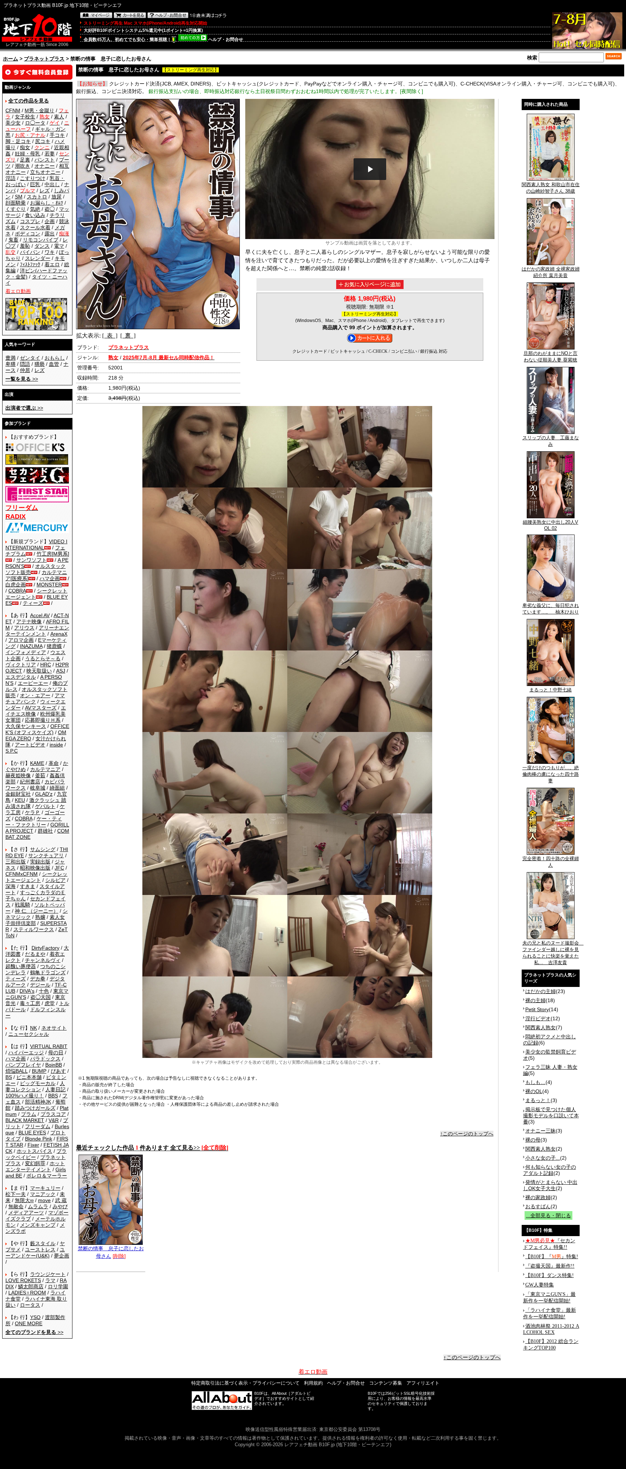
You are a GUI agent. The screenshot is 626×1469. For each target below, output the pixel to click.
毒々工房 (30, 1003)
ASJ (60, 671)
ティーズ (33, 603)
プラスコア (53, 1114)
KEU (20, 800)
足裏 (25, 160)
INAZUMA (31, 646)
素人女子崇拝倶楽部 (35, 920)
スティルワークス (33, 929)
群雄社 (45, 831)
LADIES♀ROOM (27, 1293)
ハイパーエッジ (26, 1052)
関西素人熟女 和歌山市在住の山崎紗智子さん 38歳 (551, 188)
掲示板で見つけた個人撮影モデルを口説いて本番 (551, 1115)
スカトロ (37, 197)
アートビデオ (30, 745)
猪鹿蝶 (54, 646)
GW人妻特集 (539, 1285)
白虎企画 (15, 584)
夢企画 (61, 1256)
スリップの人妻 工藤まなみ (550, 441)
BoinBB (53, 1065)
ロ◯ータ (35, 123)
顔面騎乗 (15, 203)
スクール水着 (35, 227)
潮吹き (22, 166)
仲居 (25, 370)
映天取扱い (39, 671)
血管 (54, 364)
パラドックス (45, 1059)
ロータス (30, 1305)
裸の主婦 (535, 1000)
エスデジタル (20, 677)
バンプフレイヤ (23, 1065)
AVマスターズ (41, 708)
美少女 (13, 123)
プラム (28, 1114)
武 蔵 (61, 1200)
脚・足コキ (18, 141)
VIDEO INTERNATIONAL (36, 545)
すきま (27, 886)
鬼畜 (13, 240)
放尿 (56, 197)
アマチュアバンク (35, 698)
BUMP (39, 1071)
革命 (54, 763)
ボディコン (27, 234)
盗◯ (50, 209)
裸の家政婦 (538, 1197)
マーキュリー (45, 1188)
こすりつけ (32, 178)
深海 (10, 886)
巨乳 (35, 184)
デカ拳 (37, 979)
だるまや (35, 954)
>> (21, 379)
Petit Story (537, 1009)
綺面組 (57, 788)
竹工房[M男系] (53, 554)
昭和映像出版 (35, 868)
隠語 (25, 364)
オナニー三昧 (540, 1131)
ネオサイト (54, 1028)
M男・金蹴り (39, 110)
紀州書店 (30, 781)
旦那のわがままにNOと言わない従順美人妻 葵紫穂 (550, 357)
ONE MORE (28, 1323)
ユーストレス (40, 1249)
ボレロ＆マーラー (46, 1176)
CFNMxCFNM (21, 874)
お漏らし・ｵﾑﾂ (46, 203)
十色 (44, 991)
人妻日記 (55, 1089)
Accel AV (40, 615)
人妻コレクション (35, 1086)
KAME (37, 763)
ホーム (10, 59)
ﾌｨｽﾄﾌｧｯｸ (30, 264)
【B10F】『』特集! (551, 1256)
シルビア (55, 880)
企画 (50, 221)
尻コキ (42, 141)
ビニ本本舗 (29, 1077)
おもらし (55, 358)
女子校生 (25, 117)
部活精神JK (38, 1102)
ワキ (50, 252)
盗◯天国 (40, 997)
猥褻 (39, 364)
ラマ (50, 1280)
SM (18, 197)
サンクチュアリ (46, 855)
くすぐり (15, 209)
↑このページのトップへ (466, 1134)
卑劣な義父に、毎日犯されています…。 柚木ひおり (550, 609)
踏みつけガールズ (35, 1108)
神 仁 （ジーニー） (36, 911)
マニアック (42, 1194)
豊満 (10, 358)
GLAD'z (44, 794)
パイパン (30, 252)
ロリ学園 (58, 1286)
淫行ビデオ (538, 1018)
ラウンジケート (48, 1274)
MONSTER (49, 584)
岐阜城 (37, 788)
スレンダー (37, 258)
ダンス (42, 246)
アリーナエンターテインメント (37, 631)
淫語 (10, 178)
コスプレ (30, 221)
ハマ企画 (49, 578)
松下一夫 (15, 1194)
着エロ (52, 264)
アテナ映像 (29, 621)
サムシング (42, 849)
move (44, 1200)
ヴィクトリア (20, 664)
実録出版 (40, 862)
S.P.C (11, 751)
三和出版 (15, 862)
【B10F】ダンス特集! (549, 1275)
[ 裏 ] (127, 335)
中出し (52, 184)
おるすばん (538, 1206)
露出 (50, 234)
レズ (44, 190)
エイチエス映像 (35, 711)
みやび (60, 1206)
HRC (45, 664)
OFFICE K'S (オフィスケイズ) (37, 729)
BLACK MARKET (24, 1120)
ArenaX (58, 634)
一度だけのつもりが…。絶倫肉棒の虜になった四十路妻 (550, 774)
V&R (54, 1120)
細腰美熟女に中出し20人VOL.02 (550, 525)
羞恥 (25, 246)
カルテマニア (45, 769)
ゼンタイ (30, 358)
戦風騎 (22, 905)
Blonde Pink (38, 1139)
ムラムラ (38, 1206)
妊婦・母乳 (27, 153)
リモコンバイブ (40, 240)
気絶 (35, 209)
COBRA (17, 591)
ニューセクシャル (28, 1034)
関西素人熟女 (540, 1027)
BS (8, 1077)
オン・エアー (35, 695)
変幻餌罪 (35, 1163)
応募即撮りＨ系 (42, 720)
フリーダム (37, 1126)
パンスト (44, 160)
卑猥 (10, 364)
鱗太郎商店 (30, 1286)
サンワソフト (31, 560)
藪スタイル (42, 1243)
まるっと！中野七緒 (550, 689)
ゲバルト (45, 806)
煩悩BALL (16, 1071)
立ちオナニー (45, 172)
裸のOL (533, 1091)
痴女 (25, 147)
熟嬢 (40, 917)
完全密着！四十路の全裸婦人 (550, 862)
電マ (59, 246)
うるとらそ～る (42, 658)
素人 (59, 117)
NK (33, 1028)
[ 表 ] (109, 335)
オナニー (44, 166)
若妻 (50, 153)
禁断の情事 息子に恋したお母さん (111, 1252)
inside (56, 745)
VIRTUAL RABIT (48, 1046)
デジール (40, 985)
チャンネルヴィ (42, 960)
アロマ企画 (21, 640)
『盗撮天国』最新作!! (550, 1266)
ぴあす (58, 1071)
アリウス (24, 628)
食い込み (35, 215)
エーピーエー (33, 683)
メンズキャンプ (37, 1225)
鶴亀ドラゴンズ (48, 972)
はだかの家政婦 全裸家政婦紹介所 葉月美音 (551, 272)
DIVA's (27, 991)
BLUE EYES (32, 1132)
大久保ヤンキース (25, 726)
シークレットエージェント (36, 877)
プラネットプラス (44, 59)
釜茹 (40, 775)
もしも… (535, 1082)
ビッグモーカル (37, 1083)
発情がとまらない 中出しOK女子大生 (550, 1185)
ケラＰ (32, 812)
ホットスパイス (34, 1151)
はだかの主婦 (540, 991)
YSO (35, 1317)
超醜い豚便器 (20, 966)
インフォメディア (25, 652)
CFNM (12, 110)
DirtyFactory (45, 948)
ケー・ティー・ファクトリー (33, 822)
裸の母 (533, 1140)
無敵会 (16, 1206)
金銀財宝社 (18, 794)
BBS (53, 1095)
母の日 (55, 1052)
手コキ (57, 135)
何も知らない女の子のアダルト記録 (549, 1170)
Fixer (33, 1145)
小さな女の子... (542, 1158)
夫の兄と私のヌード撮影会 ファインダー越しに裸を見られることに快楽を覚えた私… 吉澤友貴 (553, 952)
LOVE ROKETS (23, 1280)
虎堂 (50, 1003)
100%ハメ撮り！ (24, 1095)
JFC (59, 868)
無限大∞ (24, 1200)
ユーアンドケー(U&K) (35, 1253)
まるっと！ (538, 1100)
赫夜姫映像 (18, 775)
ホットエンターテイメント (35, 1166)
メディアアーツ (26, 1212)
